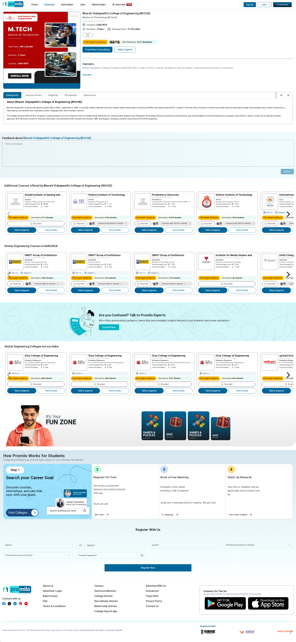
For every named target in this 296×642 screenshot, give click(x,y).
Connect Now (109, 327)
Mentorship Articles (105, 606)
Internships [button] (67, 4)
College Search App (105, 611)
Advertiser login (52, 590)
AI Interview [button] (119, 4)
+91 (80, 545)
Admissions (90, 95)
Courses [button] (49, 4)
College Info (12, 95)
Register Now (148, 568)
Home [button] (34, 4)
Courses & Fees (33, 95)
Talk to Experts (21, 230)
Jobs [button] (82, 4)
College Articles (103, 596)
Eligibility (53, 95)
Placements (71, 95)
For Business (282, 4)
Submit (287, 171)
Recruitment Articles (106, 601)
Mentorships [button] (99, 4)
